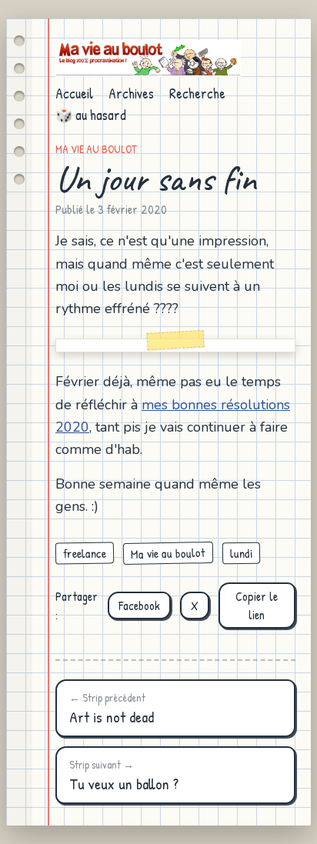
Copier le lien (256, 605)
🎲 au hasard (90, 115)
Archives (131, 93)
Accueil (74, 93)
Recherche (197, 93)
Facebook (139, 605)
